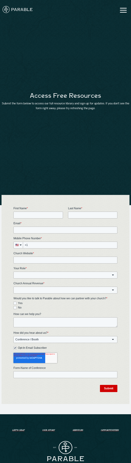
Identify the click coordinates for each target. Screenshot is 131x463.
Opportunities (110, 430)
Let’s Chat (18, 430)
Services (78, 430)
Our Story (48, 430)
